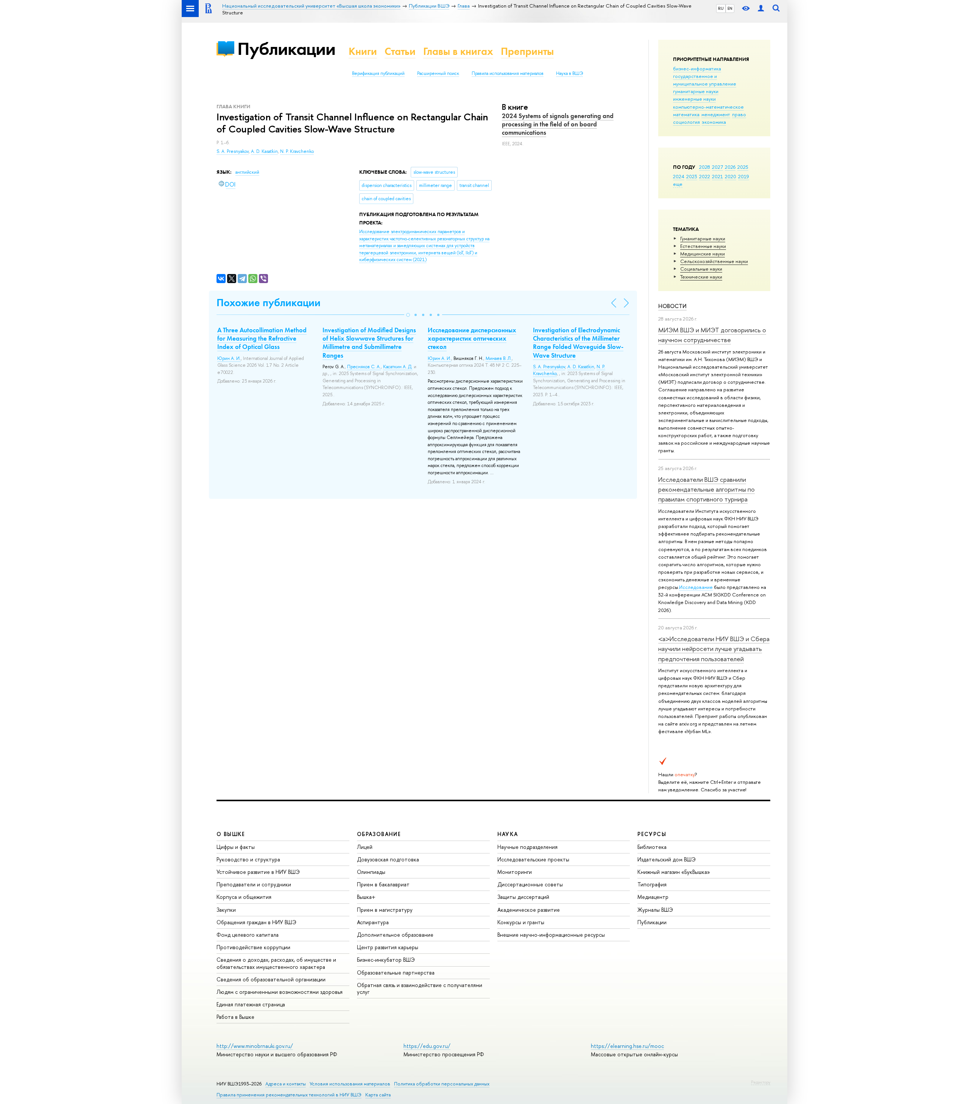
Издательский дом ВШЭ (666, 859)
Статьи (400, 51)
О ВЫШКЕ (231, 834)
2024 (678, 176)
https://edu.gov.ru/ (426, 1046)
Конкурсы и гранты (520, 922)
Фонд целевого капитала (248, 934)
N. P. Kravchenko (297, 151)
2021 (717, 176)
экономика (714, 121)
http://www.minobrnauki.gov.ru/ (255, 1046)
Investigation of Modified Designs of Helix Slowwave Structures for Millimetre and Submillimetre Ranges (369, 342)
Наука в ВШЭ (569, 73)
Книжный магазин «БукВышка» (673, 871)
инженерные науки (694, 98)
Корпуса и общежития (244, 896)
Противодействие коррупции (253, 947)
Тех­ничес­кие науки (701, 276)
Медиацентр (652, 896)
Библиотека (652, 846)
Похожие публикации (269, 302)
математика (686, 114)
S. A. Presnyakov (233, 151)
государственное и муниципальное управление (704, 80)
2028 (704, 166)
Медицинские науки (702, 253)
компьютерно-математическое (708, 106)
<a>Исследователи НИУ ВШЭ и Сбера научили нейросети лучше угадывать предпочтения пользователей (714, 648)
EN (730, 8)
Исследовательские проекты (533, 859)
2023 (691, 176)
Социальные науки (701, 268)
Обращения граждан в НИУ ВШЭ (256, 922)
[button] (408, 315)
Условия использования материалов (350, 1084)
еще (677, 184)
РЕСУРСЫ (651, 834)
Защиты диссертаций (523, 896)
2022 (704, 176)
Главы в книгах (458, 51)
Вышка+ (366, 896)
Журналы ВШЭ (655, 909)
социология (686, 121)
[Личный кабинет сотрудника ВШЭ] (760, 8)
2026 (730, 166)
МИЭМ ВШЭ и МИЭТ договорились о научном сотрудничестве (712, 334)
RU (721, 8)
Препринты (527, 51)
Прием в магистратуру (385, 909)
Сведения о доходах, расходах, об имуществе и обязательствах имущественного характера (276, 963)
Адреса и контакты (285, 1084)
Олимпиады (371, 871)
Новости (672, 306)
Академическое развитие (528, 909)
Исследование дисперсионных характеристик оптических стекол (472, 338)
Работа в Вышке (235, 1016)
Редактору (760, 1082)
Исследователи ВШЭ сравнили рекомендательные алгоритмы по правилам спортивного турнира (706, 489)
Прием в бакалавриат (383, 884)
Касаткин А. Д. (398, 367)
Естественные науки (703, 246)
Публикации (286, 48)
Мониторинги (514, 871)
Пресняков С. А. (364, 367)
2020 (730, 176)
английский (247, 172)
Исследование (696, 587)
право (739, 114)
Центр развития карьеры (387, 947)
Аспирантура (373, 922)
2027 (717, 166)
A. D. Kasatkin (264, 151)
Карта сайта (378, 1095)
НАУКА (507, 834)
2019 (743, 176)
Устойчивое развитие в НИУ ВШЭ (258, 871)
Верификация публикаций (378, 73)
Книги (363, 51)
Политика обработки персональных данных (441, 1084)
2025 (742, 166)
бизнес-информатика (697, 68)
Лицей (364, 846)
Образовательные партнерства (396, 972)
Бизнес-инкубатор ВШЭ (386, 959)
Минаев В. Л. (499, 358)
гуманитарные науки (695, 91)
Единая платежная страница (251, 1004)
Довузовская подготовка (388, 859)
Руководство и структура (248, 859)
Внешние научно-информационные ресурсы (551, 934)
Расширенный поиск (438, 73)
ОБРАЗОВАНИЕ (379, 834)
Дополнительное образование (395, 934)
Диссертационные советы (530, 884)
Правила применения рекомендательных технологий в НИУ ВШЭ (289, 1095)
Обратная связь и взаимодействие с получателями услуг (419, 988)
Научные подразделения (527, 846)
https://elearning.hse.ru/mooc (627, 1046)
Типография (652, 884)
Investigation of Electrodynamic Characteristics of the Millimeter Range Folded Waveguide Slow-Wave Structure (578, 342)
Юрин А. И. (229, 358)
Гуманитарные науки (702, 238)
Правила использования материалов (508, 73)
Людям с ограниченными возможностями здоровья (280, 991)
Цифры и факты (236, 846)
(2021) (424, 246)
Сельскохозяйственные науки (714, 261)
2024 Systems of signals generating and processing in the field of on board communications (558, 124)
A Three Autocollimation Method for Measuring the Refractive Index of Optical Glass (262, 338)
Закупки (226, 909)
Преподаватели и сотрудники (254, 884)
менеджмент (715, 114)
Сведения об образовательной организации (271, 979)
